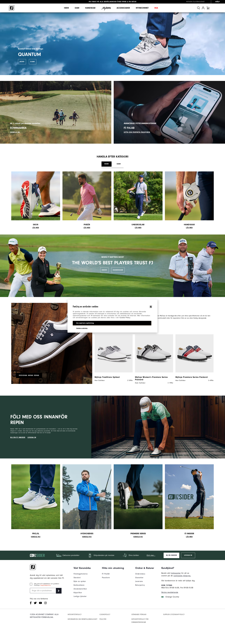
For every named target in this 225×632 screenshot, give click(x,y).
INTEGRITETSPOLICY (74, 614)
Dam (77, 8)
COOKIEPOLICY (104, 614)
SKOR (104, 270)
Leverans (139, 581)
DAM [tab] (119, 164)
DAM (32, 62)
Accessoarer (123, 8)
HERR (22, 62)
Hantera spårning (82, 328)
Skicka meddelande (169, 592)
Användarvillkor (80, 589)
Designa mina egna (29, 375)
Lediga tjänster (80, 596)
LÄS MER (35, 228)
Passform (106, 578)
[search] (198, 8)
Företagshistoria (81, 574)
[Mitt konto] (203, 8)
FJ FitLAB (105, 574)
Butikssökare (79, 585)
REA (156, 8)
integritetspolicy (45, 585)
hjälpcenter (176, 573)
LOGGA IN (32, 437)
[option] (112, 357)
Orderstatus (140, 574)
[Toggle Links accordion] (82, 568)
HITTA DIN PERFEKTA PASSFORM (137, 132)
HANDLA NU (15, 132)
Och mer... (151, 555)
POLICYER (102, 619)
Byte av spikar (80, 581)
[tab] (208, 8)
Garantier (139, 578)
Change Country (172, 597)
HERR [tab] (106, 164)
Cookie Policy (125, 318)
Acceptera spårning (85, 323)
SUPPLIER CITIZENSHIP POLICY (173, 614)
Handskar (90, 8)
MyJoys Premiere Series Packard (191, 377)
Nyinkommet (142, 8)
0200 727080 (166, 585)
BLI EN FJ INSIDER (17, 437)
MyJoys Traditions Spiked (107, 377)
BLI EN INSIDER (171, 555)
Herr (66, 8)
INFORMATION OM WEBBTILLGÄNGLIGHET (82, 619)
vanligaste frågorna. (182, 576)
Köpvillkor (78, 593)
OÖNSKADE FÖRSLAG (138, 614)
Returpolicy (140, 585)
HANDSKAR (118, 270)
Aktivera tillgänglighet (195, 2)
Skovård (77, 578)
